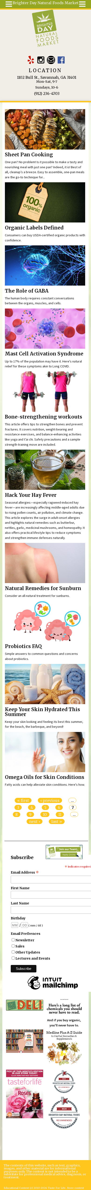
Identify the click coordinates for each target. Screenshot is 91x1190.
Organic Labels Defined (34, 228)
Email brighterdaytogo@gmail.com (51, 60)
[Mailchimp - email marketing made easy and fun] (52, 990)
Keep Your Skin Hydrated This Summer (42, 711)
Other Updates (27, 952)
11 (59, 814)
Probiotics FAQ (23, 646)
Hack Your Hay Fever (30, 495)
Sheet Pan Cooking (29, 155)
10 (45, 814)
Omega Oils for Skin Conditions (44, 777)
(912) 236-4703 (47, 93)
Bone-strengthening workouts (43, 417)
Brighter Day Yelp (31, 60)
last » (56, 821)
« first (23, 800)
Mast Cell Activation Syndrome (44, 354)
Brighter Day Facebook (61, 60)
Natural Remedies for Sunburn (43, 588)
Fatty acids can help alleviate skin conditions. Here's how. (45, 784)
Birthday (18, 918)
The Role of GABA (27, 291)
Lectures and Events (32, 958)
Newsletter (24, 940)
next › (34, 821)
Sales (19, 946)
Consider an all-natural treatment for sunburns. (37, 596)
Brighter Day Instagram (41, 60)
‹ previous (50, 800)
